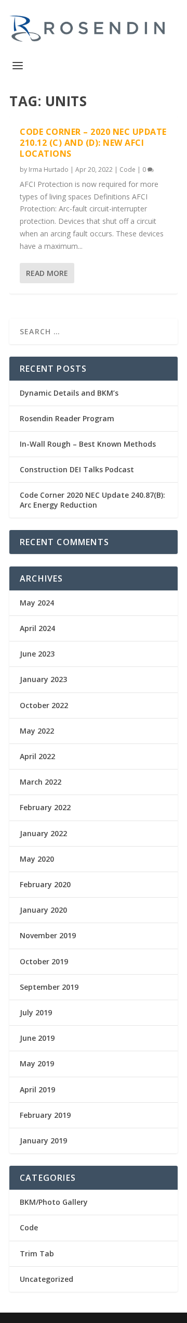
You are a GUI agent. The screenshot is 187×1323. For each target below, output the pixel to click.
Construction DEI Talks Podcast (77, 469)
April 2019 (37, 1089)
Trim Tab (37, 1253)
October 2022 (44, 705)
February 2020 (45, 884)
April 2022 (37, 756)
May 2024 (37, 603)
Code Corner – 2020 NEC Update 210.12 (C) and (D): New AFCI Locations (93, 142)
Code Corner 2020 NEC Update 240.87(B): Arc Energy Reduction (92, 499)
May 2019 (37, 1063)
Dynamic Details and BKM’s (69, 393)
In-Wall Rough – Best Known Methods (88, 444)
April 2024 (37, 628)
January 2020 (43, 910)
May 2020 (37, 859)
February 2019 (45, 1115)
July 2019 (36, 1012)
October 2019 (44, 961)
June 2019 (37, 1038)
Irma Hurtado (49, 169)
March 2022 (40, 782)
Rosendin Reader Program (67, 418)
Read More (47, 273)
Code (127, 169)
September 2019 (49, 987)
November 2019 (48, 935)
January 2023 (43, 679)
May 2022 (37, 731)
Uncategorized (46, 1279)
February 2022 (45, 807)
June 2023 (37, 654)
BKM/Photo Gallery (54, 1202)
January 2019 (43, 1140)
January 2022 (43, 833)
